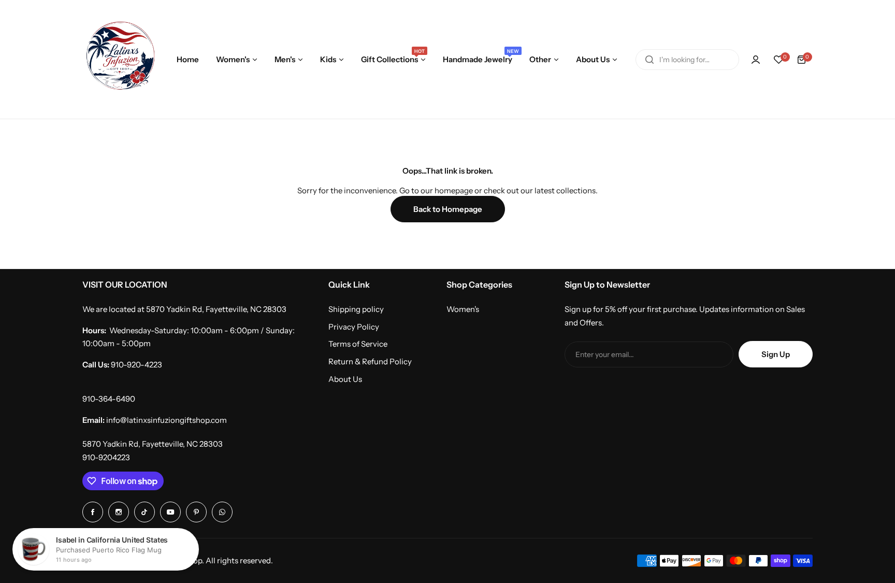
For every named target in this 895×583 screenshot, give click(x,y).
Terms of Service (357, 344)
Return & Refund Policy (370, 361)
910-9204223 (106, 457)
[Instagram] (118, 512)
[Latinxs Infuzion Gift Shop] (120, 59)
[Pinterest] (196, 512)
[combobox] (687, 59)
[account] (755, 59)
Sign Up (775, 354)
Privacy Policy (353, 327)
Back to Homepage (447, 209)
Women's (462, 309)
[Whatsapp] (222, 512)
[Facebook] (92, 512)
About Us (345, 379)
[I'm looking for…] (649, 59)
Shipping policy (356, 309)
